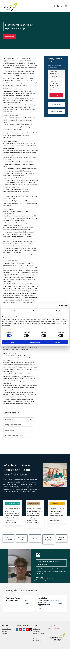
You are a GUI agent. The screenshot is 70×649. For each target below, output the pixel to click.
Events (35, 638)
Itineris (56, 628)
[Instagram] (20, 629)
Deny (12, 342)
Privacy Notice (6, 629)
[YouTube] (27, 629)
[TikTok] (30, 629)
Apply (56, 95)
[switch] (26, 335)
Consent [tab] (12, 310)
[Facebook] (17, 629)
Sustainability (37, 640)
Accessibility (5, 633)
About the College (38, 633)
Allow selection (35, 342)
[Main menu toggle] (66, 6)
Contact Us (36, 631)
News (34, 636)
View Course (27, 602)
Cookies (4, 631)
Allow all (57, 342)
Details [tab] (35, 310)
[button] (61, 6)
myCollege (36, 629)
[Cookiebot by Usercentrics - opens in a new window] (60, 306)
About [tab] (58, 310)
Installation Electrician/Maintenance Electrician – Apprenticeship (47, 601)
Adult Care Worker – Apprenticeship (13, 599)
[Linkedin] (24, 629)
